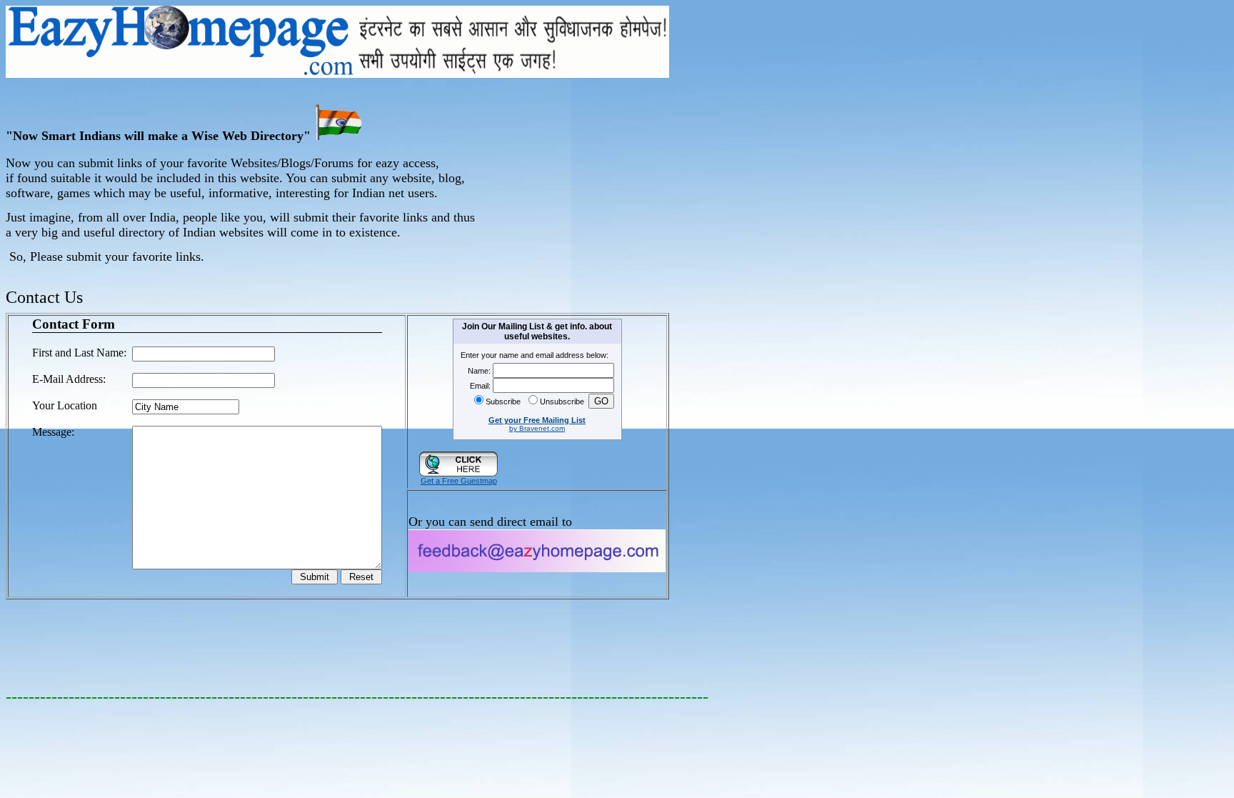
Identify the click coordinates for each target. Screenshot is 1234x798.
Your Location (64, 405)
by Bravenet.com (537, 428)
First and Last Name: (79, 352)
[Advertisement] (626, 179)
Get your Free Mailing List (537, 420)
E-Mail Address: (69, 379)
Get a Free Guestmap (459, 481)
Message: (53, 432)
